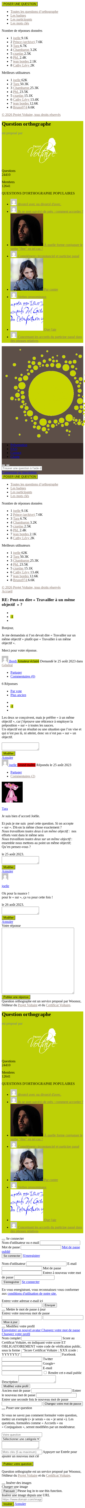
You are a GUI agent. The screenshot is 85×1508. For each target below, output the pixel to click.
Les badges (18, 15)
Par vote (16, 691)
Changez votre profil (16, 1334)
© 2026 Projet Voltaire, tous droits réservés (31, 114)
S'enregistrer (31, 1255)
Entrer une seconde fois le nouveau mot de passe (35, 1399)
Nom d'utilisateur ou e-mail (21, 1242)
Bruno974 (20, 107)
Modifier (8, 753)
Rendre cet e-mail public (65, 1373)
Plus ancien (18, 695)
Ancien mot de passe (16, 1390)
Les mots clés (19, 23)
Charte (15, 456)
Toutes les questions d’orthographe (34, 11)
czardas (18, 53)
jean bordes (21, 61)
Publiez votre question (17, 1464)
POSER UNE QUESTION (19, 4)
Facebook (69, 1354)
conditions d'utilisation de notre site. (32, 1293)
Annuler (7, 757)
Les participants (21, 19)
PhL (16, 57)
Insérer (7, 1504)
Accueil (7, 591)
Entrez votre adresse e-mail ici (22, 1301)
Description (10, 1382)
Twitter (48, 1359)
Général (7, 665)
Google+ (49, 1363)
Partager (16, 672)
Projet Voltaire (27, 1005)
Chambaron (21, 50)
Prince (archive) (24, 42)
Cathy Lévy (21, 65)
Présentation (18, 445)
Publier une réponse (16, 997)
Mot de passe (11, 1247)
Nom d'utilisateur (14, 1263)
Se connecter (30, 1282)
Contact (15, 453)
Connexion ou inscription (19, 472)
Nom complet (11, 1338)
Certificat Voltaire (58, 1005)
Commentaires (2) (22, 776)
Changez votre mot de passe (60, 1330)
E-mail (71, 1263)
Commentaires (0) (22, 676)
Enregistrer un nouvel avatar (21, 1330)
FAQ (13, 449)
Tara (16, 46)
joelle (17, 38)
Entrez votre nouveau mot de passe (26, 1313)
